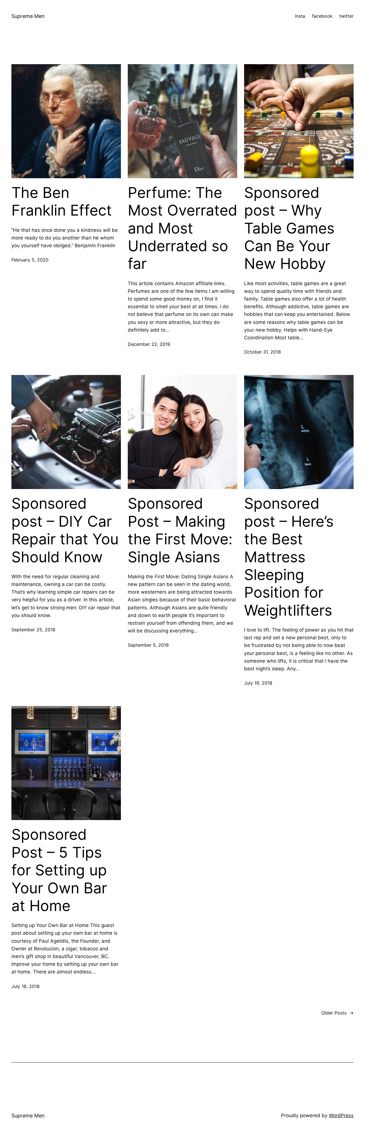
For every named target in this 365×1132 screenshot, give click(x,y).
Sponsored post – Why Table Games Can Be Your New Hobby (289, 228)
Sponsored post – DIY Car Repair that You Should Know (65, 530)
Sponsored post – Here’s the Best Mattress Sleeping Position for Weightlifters (289, 557)
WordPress (341, 1115)
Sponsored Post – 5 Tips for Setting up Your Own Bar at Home (59, 870)
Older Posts (337, 1013)
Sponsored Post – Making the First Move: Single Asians (180, 530)
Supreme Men (28, 16)
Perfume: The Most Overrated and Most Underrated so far (182, 228)
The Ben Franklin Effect (61, 201)
